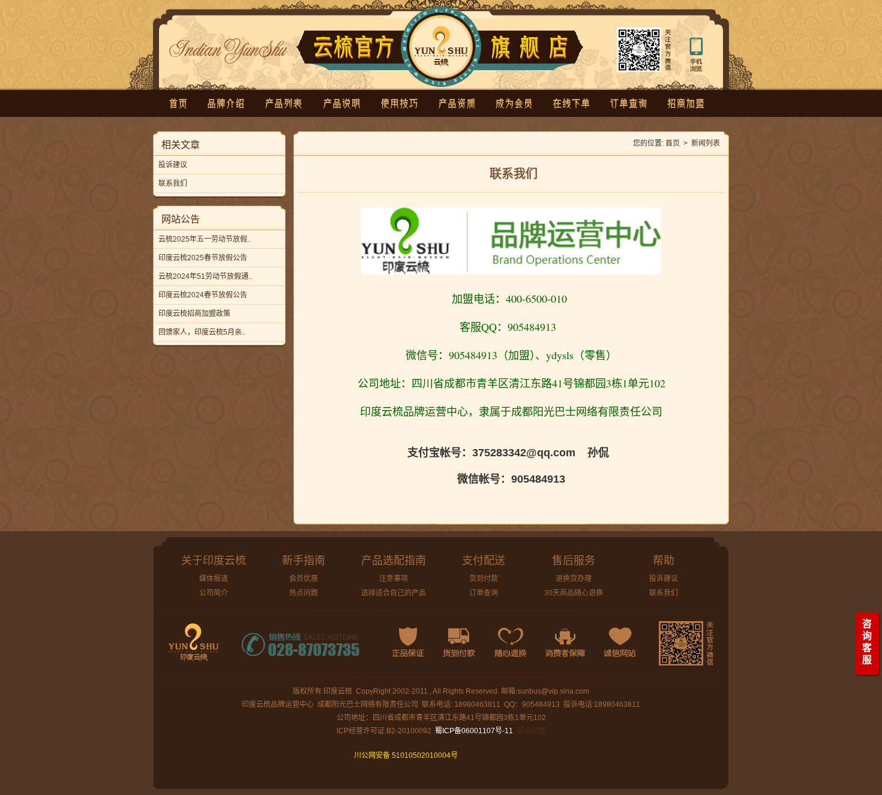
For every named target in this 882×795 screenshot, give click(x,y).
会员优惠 (303, 578)
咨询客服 (867, 642)
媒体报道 (213, 578)
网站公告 (180, 219)
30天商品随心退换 (573, 593)
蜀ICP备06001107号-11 (474, 731)
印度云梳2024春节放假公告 (202, 295)
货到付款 (483, 578)
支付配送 (483, 561)
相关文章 (180, 145)
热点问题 (303, 593)
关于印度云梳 (213, 561)
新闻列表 (705, 143)
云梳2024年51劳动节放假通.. (205, 276)
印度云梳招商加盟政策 (194, 313)
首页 (672, 143)
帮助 (663, 561)
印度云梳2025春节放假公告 (202, 258)
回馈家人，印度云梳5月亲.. (201, 332)
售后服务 (573, 561)
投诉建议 (172, 165)
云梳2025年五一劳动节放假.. (204, 239)
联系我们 (172, 183)
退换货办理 (574, 578)
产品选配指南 (393, 561)
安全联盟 (531, 731)
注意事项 (393, 578)
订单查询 (483, 593)
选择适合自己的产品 (393, 593)
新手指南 (303, 561)
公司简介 (213, 593)
